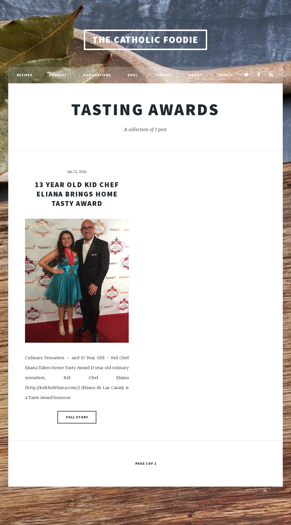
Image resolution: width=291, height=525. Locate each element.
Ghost (212, 506)
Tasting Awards (145, 109)
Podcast (58, 75)
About (195, 75)
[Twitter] (246, 75)
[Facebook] (258, 75)
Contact (163, 75)
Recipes (25, 75)
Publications (97, 75)
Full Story (77, 417)
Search (226, 75)
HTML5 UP (155, 506)
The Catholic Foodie (145, 40)
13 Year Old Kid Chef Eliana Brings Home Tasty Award (77, 194)
